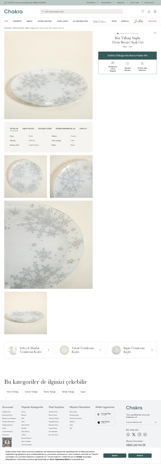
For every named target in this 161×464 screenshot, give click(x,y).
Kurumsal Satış (7, 415)
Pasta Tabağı (50, 392)
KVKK (4, 428)
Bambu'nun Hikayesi (9, 418)
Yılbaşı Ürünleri (54, 418)
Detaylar (14, 129)
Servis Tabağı (13, 392)
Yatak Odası (62, 21)
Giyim (114, 21)
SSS (71, 428)
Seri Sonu (152, 21)
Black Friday (53, 415)
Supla (33, 28)
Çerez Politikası (7, 431)
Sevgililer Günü (54, 421)
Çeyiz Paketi (53, 428)
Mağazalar (121, 2)
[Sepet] (155, 11)
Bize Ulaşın (73, 412)
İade (71, 425)
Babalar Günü (53, 425)
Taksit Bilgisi (28, 129)
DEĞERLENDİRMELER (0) (65, 129)
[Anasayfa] (13, 11)
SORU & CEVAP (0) (87, 129)
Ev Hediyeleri (53, 431)
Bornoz (23, 415)
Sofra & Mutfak (45, 21)
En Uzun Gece (53, 435)
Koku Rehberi (91, 2)
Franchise (5, 435)
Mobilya (125, 21)
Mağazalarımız (7, 425)
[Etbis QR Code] (9, 443)
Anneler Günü (53, 412)
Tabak (27, 28)
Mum (23, 421)
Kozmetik (17, 21)
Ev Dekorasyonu (80, 21)
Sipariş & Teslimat (76, 418)
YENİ (6, 21)
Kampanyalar (149, 2)
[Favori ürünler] (142, 11)
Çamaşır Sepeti (26, 444)
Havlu (23, 412)
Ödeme (72, 421)
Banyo (30, 21)
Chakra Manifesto (8, 421)
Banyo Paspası (26, 438)
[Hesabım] (149, 11)
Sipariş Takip (134, 2)
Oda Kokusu (25, 431)
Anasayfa (7, 28)
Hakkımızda (6, 412)
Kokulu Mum (25, 425)
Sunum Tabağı (31, 392)
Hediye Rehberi (106, 2)
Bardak (23, 428)
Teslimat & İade (45, 129)
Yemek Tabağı (68, 392)
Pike (22, 418)
